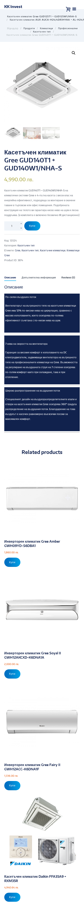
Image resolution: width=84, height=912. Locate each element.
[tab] (10, 278)
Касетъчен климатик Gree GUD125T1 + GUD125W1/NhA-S (42, 16)
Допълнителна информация (39, 277)
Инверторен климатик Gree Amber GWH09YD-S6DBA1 (32, 543)
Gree (17, 250)
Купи (32, 225)
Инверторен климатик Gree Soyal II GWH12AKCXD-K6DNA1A (32, 655)
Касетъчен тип (42, 31)
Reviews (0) (68, 277)
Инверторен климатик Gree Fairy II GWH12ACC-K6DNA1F (32, 767)
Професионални (68, 28)
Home (12, 28)
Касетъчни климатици (52, 250)
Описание (10, 277)
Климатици (46, 28)
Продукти (29, 28)
